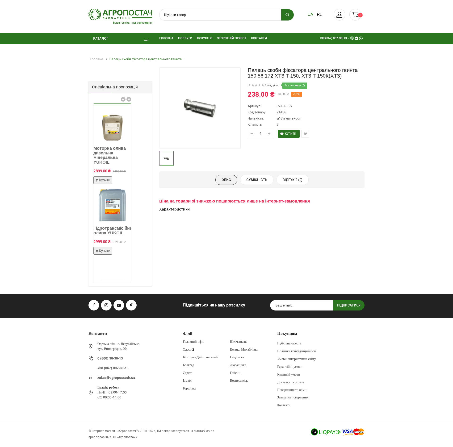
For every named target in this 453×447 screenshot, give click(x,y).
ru (320, 14)
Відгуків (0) (292, 180)
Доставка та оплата (290, 382)
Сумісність (256, 180)
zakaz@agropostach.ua (116, 377)
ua (310, 14)
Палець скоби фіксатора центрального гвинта (145, 59)
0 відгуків (271, 85)
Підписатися (349, 305)
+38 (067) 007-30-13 (113, 367)
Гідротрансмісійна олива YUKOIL (109, 230)
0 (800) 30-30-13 (110, 358)
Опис (226, 180)
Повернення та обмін (292, 389)
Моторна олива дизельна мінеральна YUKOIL (106, 155)
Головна (96, 59)
